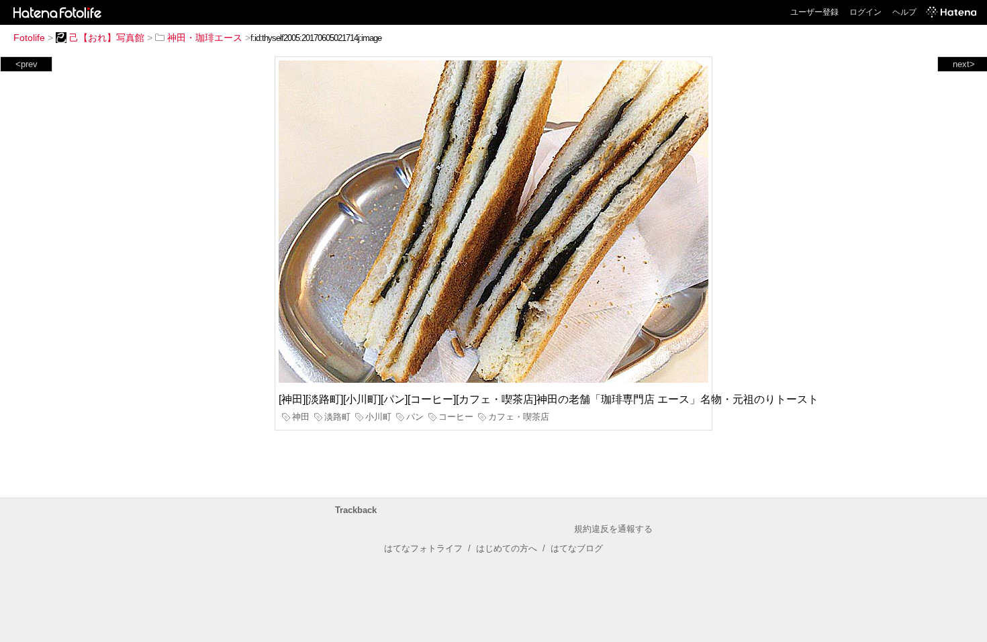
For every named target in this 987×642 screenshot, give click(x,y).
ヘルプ (904, 12)
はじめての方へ (506, 548)
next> (964, 64)
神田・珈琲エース (204, 37)
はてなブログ (577, 548)
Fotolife (29, 37)
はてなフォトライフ (423, 548)
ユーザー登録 (814, 12)
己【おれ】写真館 (106, 37)
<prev (26, 64)
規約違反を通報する (613, 529)
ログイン (865, 12)
